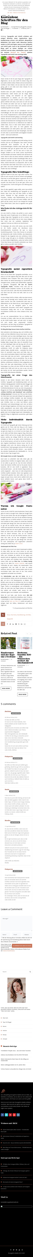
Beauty (4, 1034)
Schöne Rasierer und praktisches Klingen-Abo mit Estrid (16, 1069)
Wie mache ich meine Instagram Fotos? (13, 1182)
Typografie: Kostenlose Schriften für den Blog (14, 18)
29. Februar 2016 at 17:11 (11, 762)
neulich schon (19, 543)
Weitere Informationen (19, 12)
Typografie (10, 619)
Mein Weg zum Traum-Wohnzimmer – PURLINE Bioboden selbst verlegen (16, 1148)
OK (8, 12)
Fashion (5, 1030)
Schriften (28, 615)
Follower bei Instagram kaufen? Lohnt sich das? (15, 1177)
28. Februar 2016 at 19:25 (11, 717)
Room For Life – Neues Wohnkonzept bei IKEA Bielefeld (17, 1143)
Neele (7, 789)
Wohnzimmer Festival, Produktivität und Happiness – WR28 (15, 1137)
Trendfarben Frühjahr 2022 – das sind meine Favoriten (16, 1050)
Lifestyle (29, 27)
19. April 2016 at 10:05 (10, 875)
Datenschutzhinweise (9, 951)
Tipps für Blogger (5, 28)
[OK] (31, 7)
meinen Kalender (19, 563)
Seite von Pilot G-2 (15, 601)
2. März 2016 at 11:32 (10, 795)
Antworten (16, 713)
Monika (7, 820)
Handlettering (21, 615)
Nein (11, 12)
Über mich (5, 1018)
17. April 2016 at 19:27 (10, 826)
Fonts (8, 615)
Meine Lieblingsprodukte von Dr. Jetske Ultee (13, 1065)
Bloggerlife (24, 27)
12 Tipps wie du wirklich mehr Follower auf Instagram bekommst (15, 1187)
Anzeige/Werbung (16, 27)
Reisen (4, 1026)
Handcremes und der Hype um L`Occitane (8, 654)
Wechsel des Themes (19, 52)
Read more (6, 688)
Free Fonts (13, 615)
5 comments (15, 28)
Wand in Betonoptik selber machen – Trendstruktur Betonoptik (15, 1130)
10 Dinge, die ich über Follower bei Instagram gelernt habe (15, 1172)
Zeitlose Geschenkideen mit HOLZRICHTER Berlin (14, 1055)
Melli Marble (5, 27)
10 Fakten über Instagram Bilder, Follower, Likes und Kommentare (15, 1165)
